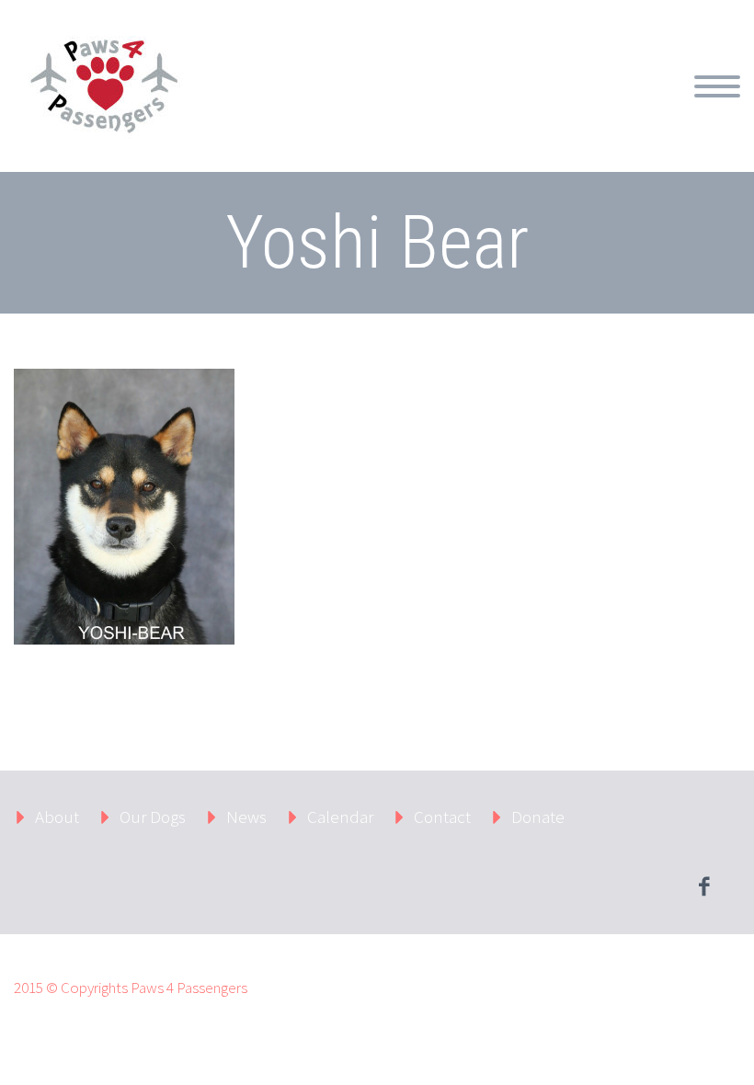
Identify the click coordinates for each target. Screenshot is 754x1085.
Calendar (402, 107)
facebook (703, 886)
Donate (667, 107)
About (314, 107)
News (490, 107)
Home (235, 107)
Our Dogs (153, 816)
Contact (576, 107)
